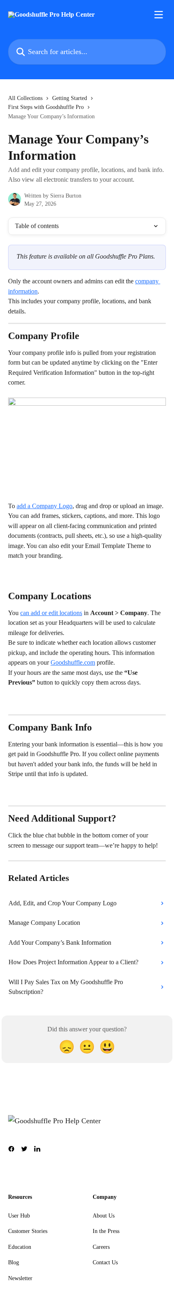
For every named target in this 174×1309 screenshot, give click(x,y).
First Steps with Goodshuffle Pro (46, 107)
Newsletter (20, 1278)
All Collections (25, 98)
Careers (101, 1247)
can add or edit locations (51, 612)
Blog (13, 1262)
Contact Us (105, 1262)
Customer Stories (27, 1231)
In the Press (106, 1231)
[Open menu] (158, 15)
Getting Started (69, 98)
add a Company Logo (44, 505)
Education (19, 1247)
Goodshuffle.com (73, 662)
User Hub (19, 1216)
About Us (104, 1216)
